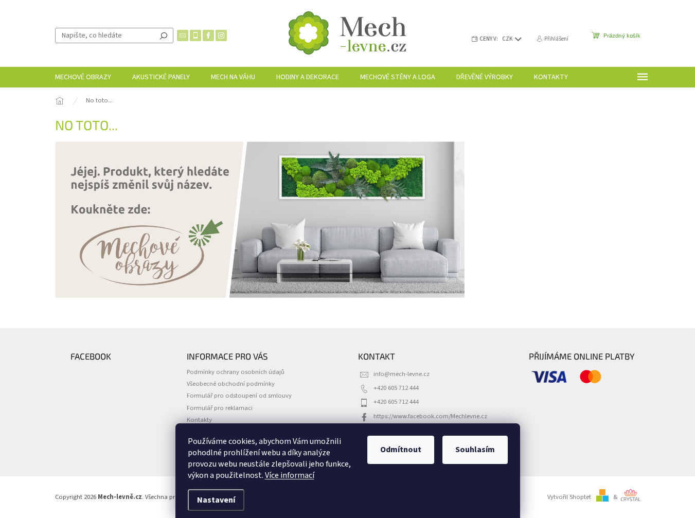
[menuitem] (83, 77)
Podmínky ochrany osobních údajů (235, 372)
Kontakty (199, 419)
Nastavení (216, 500)
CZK (508, 39)
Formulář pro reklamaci (220, 408)
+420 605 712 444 (396, 387)
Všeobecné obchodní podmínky (231, 383)
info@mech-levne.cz (401, 374)
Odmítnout (400, 449)
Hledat (163, 35)
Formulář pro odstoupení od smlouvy (239, 395)
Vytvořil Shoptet (569, 497)
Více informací (289, 475)
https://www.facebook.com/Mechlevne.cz (430, 416)
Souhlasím (475, 449)
